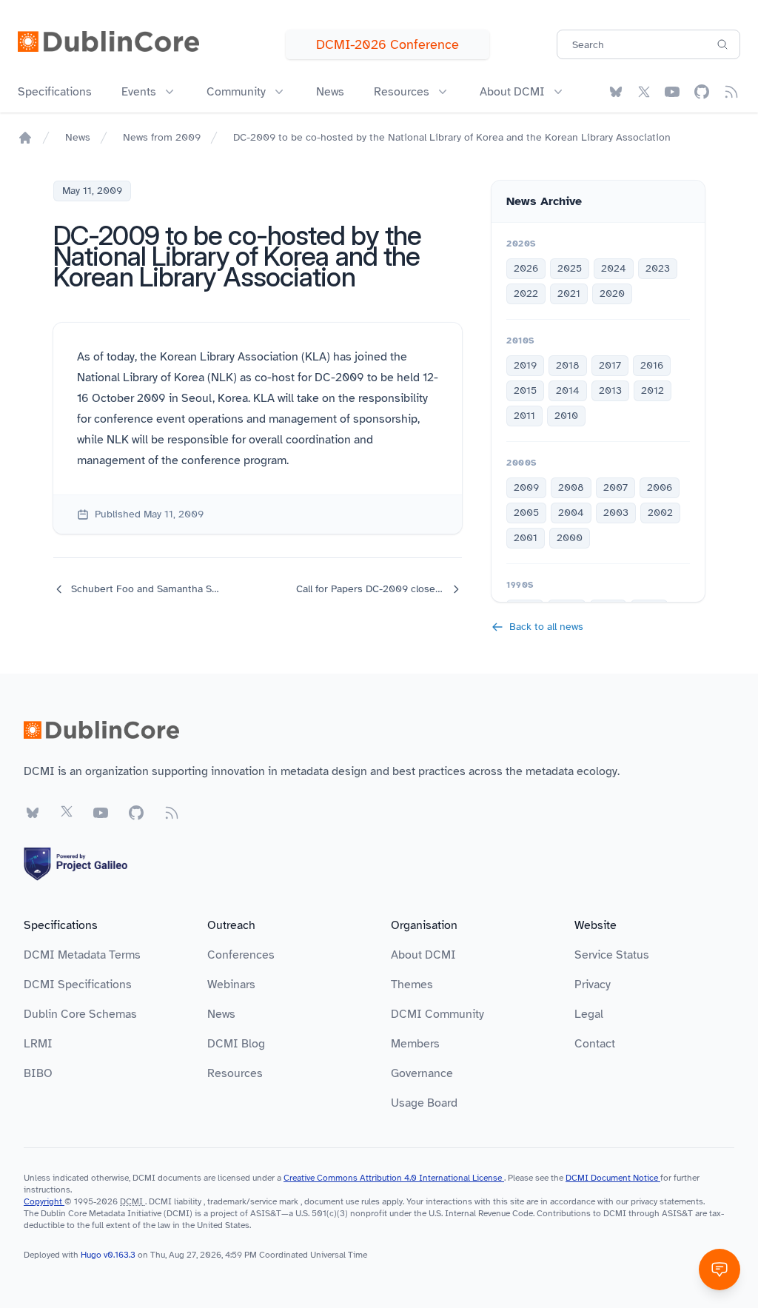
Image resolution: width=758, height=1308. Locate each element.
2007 (615, 487)
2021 (568, 293)
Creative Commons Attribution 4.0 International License (394, 1178)
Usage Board (424, 1103)
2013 (610, 390)
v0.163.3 (121, 1255)
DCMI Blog (236, 1043)
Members (415, 1043)
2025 (569, 268)
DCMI (131, 1201)
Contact (594, 1043)
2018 (568, 365)
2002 (660, 512)
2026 (526, 268)
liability (187, 1201)
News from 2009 (162, 137)
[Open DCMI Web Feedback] (719, 1269)
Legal (588, 1014)
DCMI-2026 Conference (387, 44)
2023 (657, 268)
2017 (610, 365)
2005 (526, 512)
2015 (525, 390)
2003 (615, 512)
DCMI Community (437, 1014)
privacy (644, 1201)
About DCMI (423, 955)
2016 (651, 365)
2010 (566, 415)
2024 (613, 268)
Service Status (611, 955)
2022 (526, 293)
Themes (412, 984)
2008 (571, 487)
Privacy (592, 984)
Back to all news (546, 626)
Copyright (44, 1201)
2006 (659, 487)
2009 (526, 487)
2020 (612, 293)
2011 (524, 415)
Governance (422, 1073)
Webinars (231, 984)
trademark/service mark (252, 1201)
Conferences (241, 955)
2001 (525, 537)
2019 (525, 365)
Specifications (55, 91)
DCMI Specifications (78, 984)
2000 (570, 537)
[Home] (25, 137)
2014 (568, 390)
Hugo (91, 1255)
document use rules (342, 1201)
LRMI (38, 1043)
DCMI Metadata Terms (82, 955)
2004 (571, 512)
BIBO (38, 1073)
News (330, 91)
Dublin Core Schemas (80, 1014)
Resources (235, 1073)
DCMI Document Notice (613, 1178)
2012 (652, 390)
